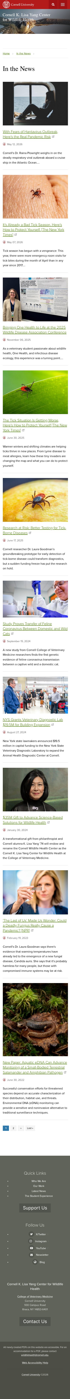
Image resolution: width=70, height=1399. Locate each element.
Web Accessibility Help (35, 1362)
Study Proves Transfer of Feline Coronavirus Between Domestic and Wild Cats (35, 629)
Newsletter (42, 1254)
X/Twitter (41, 1234)
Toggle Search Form (53, 4)
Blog (42, 1262)
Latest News (39, 1191)
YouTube (41, 1248)
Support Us (35, 1208)
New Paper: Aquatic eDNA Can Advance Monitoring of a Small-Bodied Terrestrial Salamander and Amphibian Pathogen (35, 1067)
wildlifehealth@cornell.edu (34, 1355)
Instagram (40, 1241)
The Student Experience (39, 1196)
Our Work (38, 1186)
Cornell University (31, 1374)
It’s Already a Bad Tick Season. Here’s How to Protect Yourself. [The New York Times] (33, 230)
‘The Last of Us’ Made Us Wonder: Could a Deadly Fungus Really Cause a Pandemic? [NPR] (34, 925)
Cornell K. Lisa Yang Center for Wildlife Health (26, 17)
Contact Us (35, 1321)
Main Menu (62, 4)
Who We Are (39, 1181)
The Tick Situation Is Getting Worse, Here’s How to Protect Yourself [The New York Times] (35, 425)
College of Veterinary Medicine (35, 1296)
